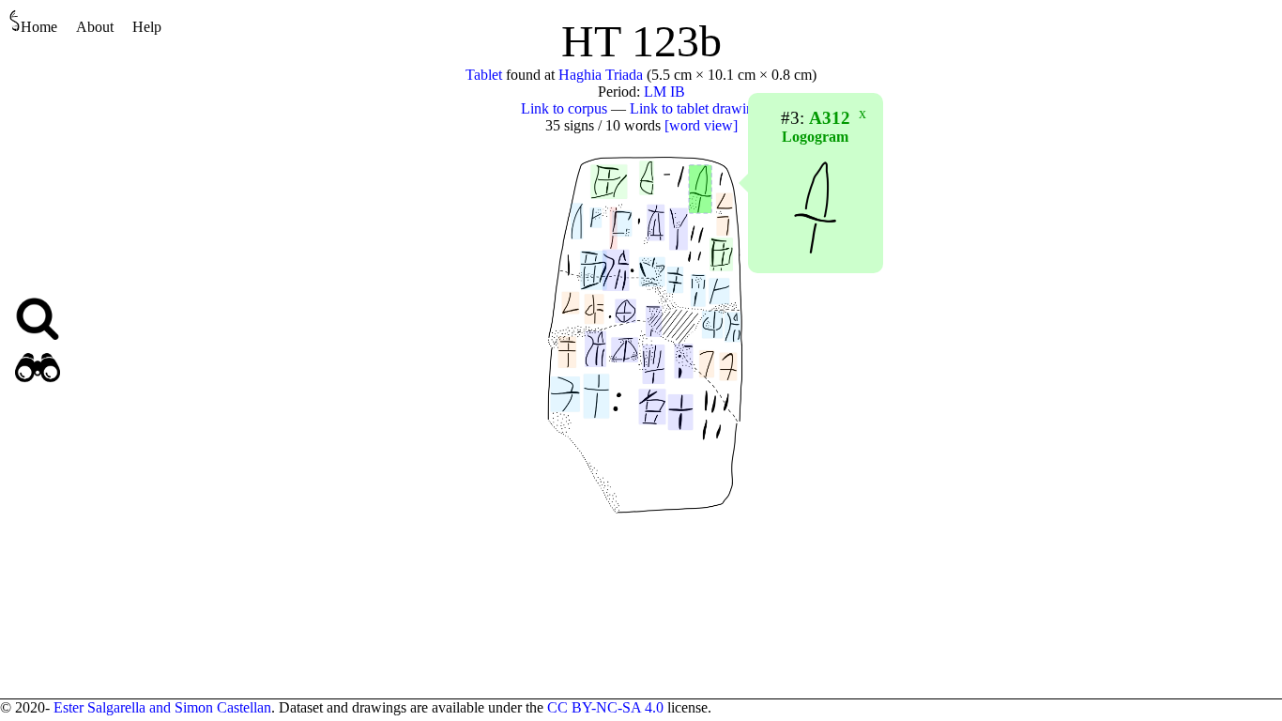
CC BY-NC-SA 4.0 (605, 707)
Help (146, 27)
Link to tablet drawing (695, 108)
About (95, 27)
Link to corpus (564, 108)
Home (39, 27)
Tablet (483, 75)
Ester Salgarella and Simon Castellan (162, 707)
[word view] (701, 125)
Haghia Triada (600, 75)
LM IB (664, 92)
